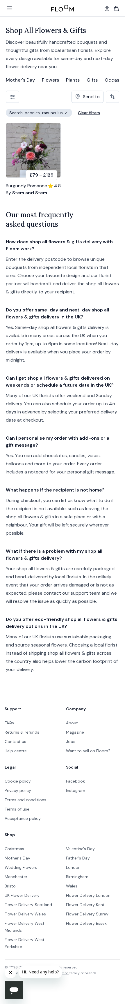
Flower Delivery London (88, 895)
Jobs (70, 741)
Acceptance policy (23, 818)
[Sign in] (107, 9)
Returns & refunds (22, 732)
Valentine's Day (80, 848)
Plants (73, 80)
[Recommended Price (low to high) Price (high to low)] (112, 97)
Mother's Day (20, 80)
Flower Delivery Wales (25, 914)
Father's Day (78, 858)
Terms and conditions (25, 799)
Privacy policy (18, 790)
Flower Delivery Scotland (28, 904)
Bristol (11, 886)
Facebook (75, 781)
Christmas (14, 848)
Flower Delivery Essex (86, 923)
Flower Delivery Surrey (87, 914)
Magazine (75, 732)
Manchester (16, 876)
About (72, 722)
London (73, 867)
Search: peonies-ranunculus (40, 113)
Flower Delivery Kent (85, 904)
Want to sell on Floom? (88, 750)
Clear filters (89, 112)
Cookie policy (18, 781)
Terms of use (17, 809)
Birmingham (77, 876)
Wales (71, 886)
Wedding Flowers (21, 867)
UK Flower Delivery (22, 895)
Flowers (50, 80)
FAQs (9, 722)
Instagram (75, 790)
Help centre (16, 750)
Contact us (15, 741)
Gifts (92, 80)
